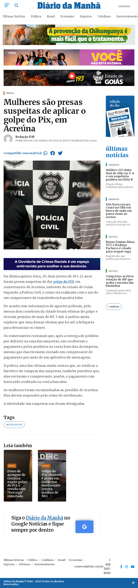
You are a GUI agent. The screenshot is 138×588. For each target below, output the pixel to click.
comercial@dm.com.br (89, 566)
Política (36, 16)
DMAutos (24, 564)
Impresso (124, 6)
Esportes (86, 16)
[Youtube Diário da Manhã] (132, 566)
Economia (67, 16)
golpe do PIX (63, 282)
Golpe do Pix (14, 424)
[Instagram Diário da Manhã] (126, 566)
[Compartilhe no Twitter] (60, 153)
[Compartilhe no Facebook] (52, 153)
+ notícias (113, 306)
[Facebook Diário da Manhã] (121, 566)
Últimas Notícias (14, 16)
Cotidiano (104, 16)
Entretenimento (44, 564)
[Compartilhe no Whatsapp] (45, 153)
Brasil (51, 16)
